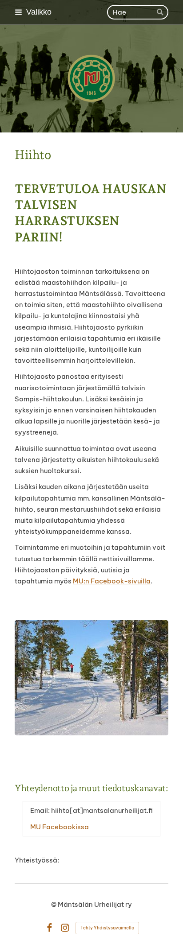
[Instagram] (65, 927)
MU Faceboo (51, 827)
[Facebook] (49, 927)
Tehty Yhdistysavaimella (107, 928)
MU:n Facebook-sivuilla (112, 581)
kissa (80, 827)
